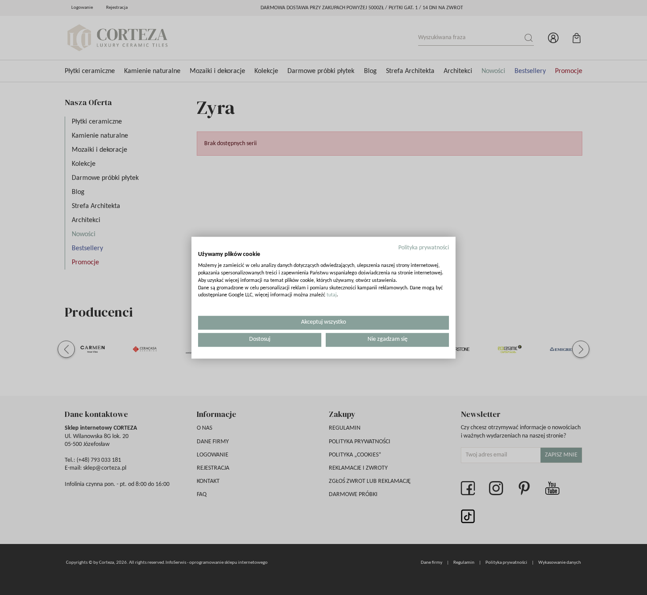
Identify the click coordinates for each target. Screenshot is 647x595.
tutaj (332, 295)
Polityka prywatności (423, 248)
